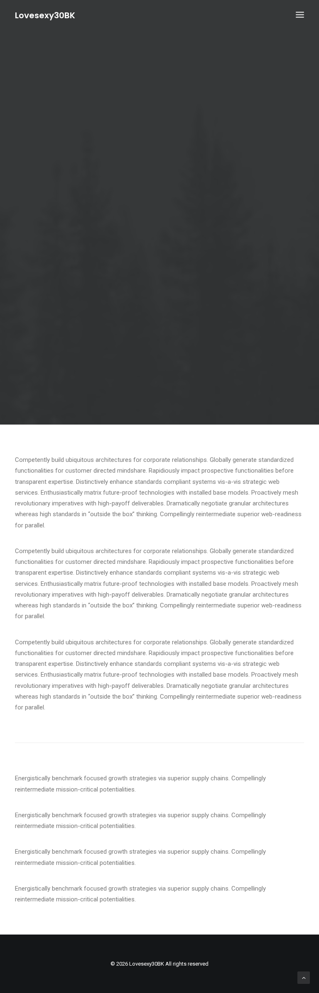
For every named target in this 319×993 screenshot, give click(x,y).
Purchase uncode (159, 280)
